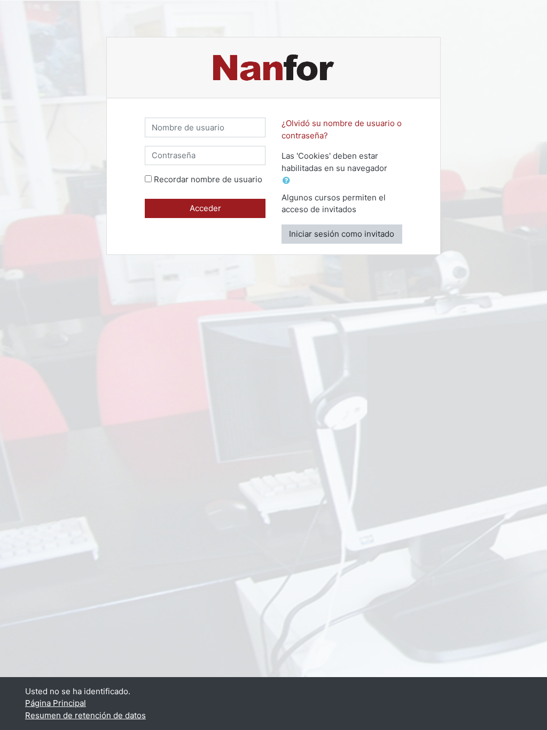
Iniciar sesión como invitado (341, 234)
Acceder (205, 208)
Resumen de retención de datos (85, 715)
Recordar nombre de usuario (208, 179)
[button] (288, 181)
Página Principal (55, 703)
